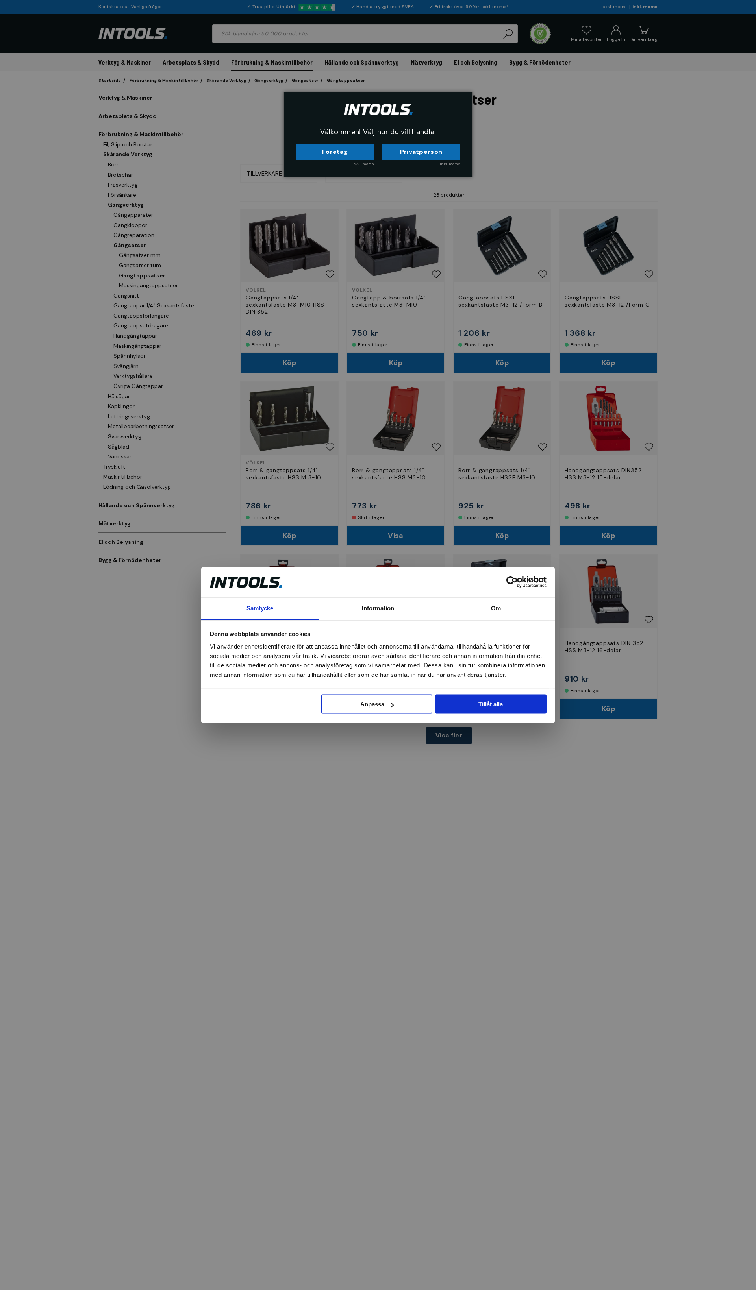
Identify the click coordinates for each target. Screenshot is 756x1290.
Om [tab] (496, 607)
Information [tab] (378, 607)
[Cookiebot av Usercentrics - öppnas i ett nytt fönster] (512, 582)
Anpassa (372, 704)
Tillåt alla (490, 704)
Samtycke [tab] (260, 607)
